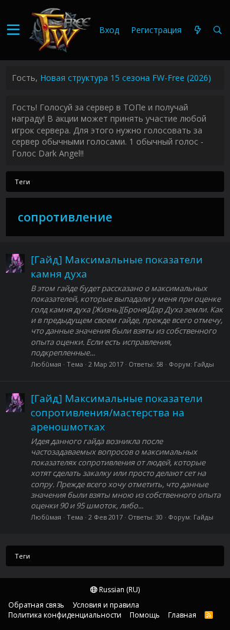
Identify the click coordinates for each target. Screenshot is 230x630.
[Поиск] (218, 30)
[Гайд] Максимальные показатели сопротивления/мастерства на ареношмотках (117, 412)
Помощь (145, 615)
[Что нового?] (198, 30)
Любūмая (46, 364)
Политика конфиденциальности (64, 615)
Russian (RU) (118, 590)
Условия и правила (106, 605)
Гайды (204, 364)
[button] (13, 30)
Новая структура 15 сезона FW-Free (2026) (125, 77)
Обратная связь (36, 605)
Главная (182, 615)
